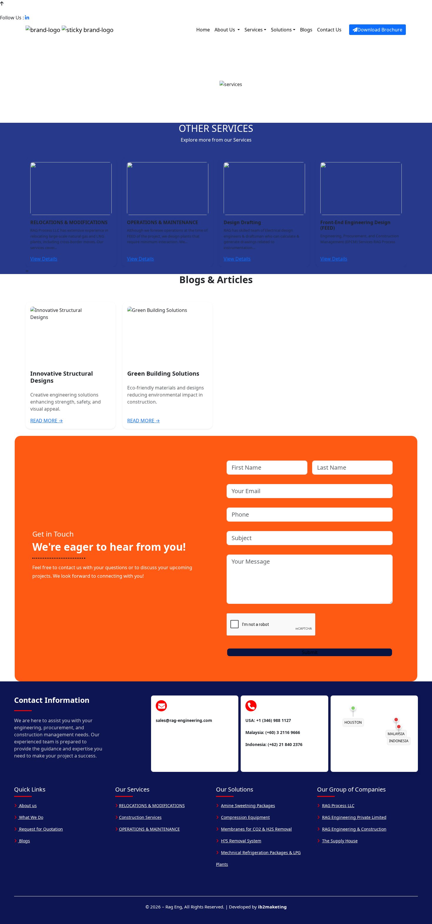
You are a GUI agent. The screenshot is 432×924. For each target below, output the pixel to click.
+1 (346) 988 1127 (24, 10)
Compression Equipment (245, 817)
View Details (43, 259)
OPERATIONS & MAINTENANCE (149, 829)
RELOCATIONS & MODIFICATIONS (152, 805)
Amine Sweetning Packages (248, 805)
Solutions (281, 29)
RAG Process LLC (338, 805)
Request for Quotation (40, 829)
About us (27, 805)
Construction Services (140, 817)
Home (203, 29)
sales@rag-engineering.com (82, 10)
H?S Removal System (241, 841)
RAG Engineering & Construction (354, 829)
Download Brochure (379, 29)
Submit (310, 652)
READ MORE (46, 420)
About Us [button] (225, 29)
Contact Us (329, 29)
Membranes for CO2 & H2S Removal (256, 829)
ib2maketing (272, 907)
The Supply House (340, 841)
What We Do (30, 817)
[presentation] (26, 270)
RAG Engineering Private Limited (354, 817)
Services (254, 29)
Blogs (306, 29)
